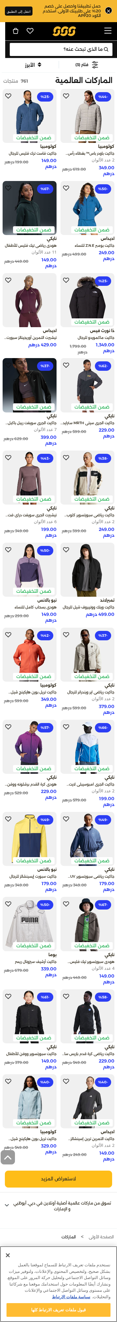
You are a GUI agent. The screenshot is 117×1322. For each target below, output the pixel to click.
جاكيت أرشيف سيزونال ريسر (36, 961)
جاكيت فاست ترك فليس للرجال (33, 153)
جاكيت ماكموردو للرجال (96, 337)
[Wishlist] (30, 31)
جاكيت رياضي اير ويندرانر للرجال (90, 692)
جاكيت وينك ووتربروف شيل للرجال (88, 607)
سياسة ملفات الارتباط (71, 1297)
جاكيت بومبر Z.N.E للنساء (94, 245)
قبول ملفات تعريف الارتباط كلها (58, 1310)
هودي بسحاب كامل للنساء (36, 607)
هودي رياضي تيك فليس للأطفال (31, 245)
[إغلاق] (8, 1255)
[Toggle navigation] (108, 31)
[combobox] (61, 49)
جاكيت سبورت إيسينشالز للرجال (33, 876)
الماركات (68, 1236)
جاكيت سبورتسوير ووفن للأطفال (31, 1053)
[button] (86, 64)
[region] (58, 1284)
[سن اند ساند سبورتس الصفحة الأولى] (64, 31)
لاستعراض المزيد (58, 1179)
